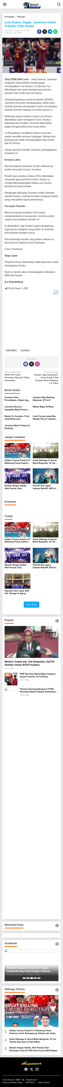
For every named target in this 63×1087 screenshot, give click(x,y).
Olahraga (8, 33)
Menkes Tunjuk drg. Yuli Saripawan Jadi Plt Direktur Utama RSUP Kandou (29, 663)
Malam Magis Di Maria (43, 407)
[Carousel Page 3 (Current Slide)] (31, 978)
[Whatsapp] (55, 31)
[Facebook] (25, 364)
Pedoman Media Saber (12, 1082)
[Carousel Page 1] (24, 978)
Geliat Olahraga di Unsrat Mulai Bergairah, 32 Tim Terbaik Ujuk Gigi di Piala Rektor (45, 462)
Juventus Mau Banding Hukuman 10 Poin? (43, 398)
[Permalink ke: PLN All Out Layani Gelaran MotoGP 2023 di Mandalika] (46, 476)
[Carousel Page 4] (35, 978)
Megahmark (31, 1080)
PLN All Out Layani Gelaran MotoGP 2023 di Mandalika (44, 487)
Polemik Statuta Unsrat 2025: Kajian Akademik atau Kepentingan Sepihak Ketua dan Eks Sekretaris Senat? (28, 970)
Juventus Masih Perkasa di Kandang (17, 426)
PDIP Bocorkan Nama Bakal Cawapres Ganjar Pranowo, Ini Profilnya (38, 675)
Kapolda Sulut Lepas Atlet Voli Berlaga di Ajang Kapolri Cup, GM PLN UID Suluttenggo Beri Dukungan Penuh (17, 592)
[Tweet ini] (44, 31)
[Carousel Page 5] (38, 978)
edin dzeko (11, 350)
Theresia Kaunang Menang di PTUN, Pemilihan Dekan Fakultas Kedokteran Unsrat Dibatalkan (38, 690)
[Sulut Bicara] (32, 5)
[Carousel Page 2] (27, 978)
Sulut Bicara (7, 1080)
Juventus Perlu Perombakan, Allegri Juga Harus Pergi (17, 399)
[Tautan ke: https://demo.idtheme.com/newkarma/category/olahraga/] (57, 990)
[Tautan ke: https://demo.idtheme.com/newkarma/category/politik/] (57, 944)
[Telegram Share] (50, 31)
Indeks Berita (44, 1082)
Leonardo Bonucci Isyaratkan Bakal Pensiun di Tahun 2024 (16, 408)
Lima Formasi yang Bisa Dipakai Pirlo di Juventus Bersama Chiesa (45, 417)
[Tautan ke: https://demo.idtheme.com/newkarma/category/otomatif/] (57, 621)
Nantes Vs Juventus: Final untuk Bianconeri (17, 417)
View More (31, 604)
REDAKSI (30, 1082)
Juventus (25, 350)
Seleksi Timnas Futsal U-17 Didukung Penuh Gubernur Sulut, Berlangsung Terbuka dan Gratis (17, 462)
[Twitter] (31, 364)
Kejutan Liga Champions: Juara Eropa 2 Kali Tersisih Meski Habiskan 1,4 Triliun (46, 377)
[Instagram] (37, 364)
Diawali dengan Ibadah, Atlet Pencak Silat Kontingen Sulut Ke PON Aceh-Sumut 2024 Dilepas (17, 487)
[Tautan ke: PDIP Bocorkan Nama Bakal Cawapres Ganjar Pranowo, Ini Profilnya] (11, 679)
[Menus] (4, 4)
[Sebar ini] (39, 31)
